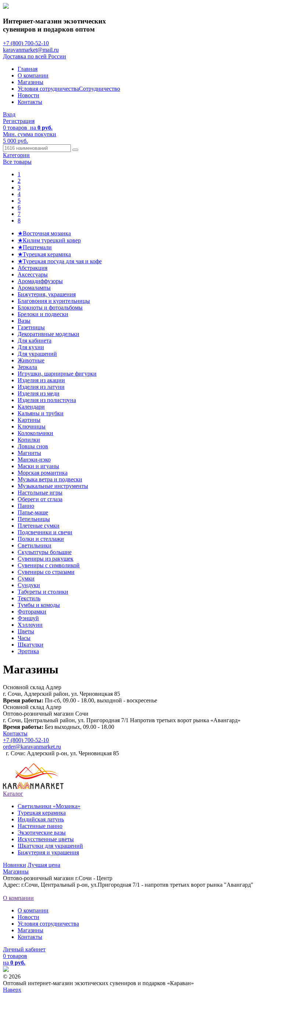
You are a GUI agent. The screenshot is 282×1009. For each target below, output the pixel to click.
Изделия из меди (38, 393)
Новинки (14, 865)
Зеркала (27, 367)
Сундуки (29, 585)
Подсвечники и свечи (45, 532)
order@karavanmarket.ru (32, 747)
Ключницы (32, 426)
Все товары (17, 162)
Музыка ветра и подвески (50, 479)
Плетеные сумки (38, 525)
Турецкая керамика (42, 813)
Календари (31, 407)
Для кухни (31, 347)
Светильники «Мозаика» (49, 806)
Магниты (29, 453)
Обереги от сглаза (40, 499)
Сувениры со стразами (46, 572)
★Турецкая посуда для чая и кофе (60, 261)
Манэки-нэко (34, 459)
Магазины (30, 82)
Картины (29, 420)
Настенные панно (40, 826)
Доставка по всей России (34, 56)
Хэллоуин (30, 625)
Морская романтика (43, 473)
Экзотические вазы (42, 832)
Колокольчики (35, 433)
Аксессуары (33, 274)
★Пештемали (35, 247)
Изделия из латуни (41, 387)
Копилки (29, 440)
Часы (24, 638)
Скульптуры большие (45, 552)
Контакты (30, 102)
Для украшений (37, 354)
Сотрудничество (99, 89)
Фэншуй (28, 618)
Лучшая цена (44, 865)
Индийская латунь (41, 819)
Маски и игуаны (38, 466)
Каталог (13, 794)
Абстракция (32, 268)
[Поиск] (75, 150)
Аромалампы (34, 288)
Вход (9, 114)
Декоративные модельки (48, 334)
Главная (27, 69)
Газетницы (31, 327)
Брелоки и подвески (43, 314)
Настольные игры (40, 492)
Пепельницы (34, 519)
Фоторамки (32, 611)
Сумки (26, 578)
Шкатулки (30, 644)
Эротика (28, 651)
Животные (31, 360)
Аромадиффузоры (40, 281)
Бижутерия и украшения (48, 852)
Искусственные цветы (46, 839)
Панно (26, 506)
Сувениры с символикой (49, 565)
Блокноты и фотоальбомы (50, 307)
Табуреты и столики (43, 592)
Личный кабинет (24, 949)
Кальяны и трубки (41, 413)
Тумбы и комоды (39, 605)
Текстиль (29, 598)
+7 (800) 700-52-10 (26, 43)
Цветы (26, 631)
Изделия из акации (41, 380)
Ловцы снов (33, 446)
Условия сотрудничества (48, 89)
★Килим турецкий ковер (49, 240)
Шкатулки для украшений (50, 846)
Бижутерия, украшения (47, 294)
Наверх (12, 990)
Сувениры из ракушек (45, 559)
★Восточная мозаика (44, 233)
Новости (28, 95)
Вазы (24, 321)
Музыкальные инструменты (53, 486)
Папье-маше (33, 512)
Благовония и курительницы (54, 301)
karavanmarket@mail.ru (31, 50)
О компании (33, 75)
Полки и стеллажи (41, 539)
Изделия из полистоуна (47, 400)
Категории (16, 155)
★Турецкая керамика (44, 254)
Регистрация (19, 121)
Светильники (34, 545)
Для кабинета (34, 340)
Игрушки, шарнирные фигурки (57, 373)
